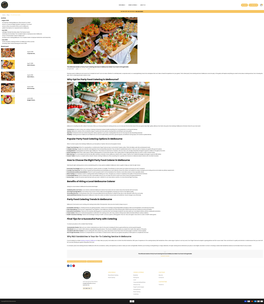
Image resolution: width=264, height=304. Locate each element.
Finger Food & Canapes (138, 287)
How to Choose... (31, 65)
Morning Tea (136, 277)
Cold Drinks (136, 294)
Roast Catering (111, 277)
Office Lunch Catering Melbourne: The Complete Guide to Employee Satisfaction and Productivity (27, 37)
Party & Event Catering (113, 275)
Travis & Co (161, 284)
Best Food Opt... (31, 88)
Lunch (134, 279)
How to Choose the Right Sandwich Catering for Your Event (17, 24)
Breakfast (135, 275)
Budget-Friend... (31, 100)
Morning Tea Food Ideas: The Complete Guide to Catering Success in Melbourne (22, 34)
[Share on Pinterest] (74, 266)
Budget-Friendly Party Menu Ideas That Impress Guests (16, 32)
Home (3, 15)
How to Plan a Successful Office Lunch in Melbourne (15, 26)
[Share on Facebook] (68, 266)
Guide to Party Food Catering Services (77, 261)
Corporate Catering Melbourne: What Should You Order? (17, 22)
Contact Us (161, 277)
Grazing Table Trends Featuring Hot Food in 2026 (15, 43)
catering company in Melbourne (88, 240)
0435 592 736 (86, 285)
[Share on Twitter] (71, 266)
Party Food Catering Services (94, 261)
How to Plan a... (30, 76)
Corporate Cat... (31, 53)
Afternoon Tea (136, 284)
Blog (8, 15)
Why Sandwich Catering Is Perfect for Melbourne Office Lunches (18, 41)
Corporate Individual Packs (139, 282)
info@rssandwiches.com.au (89, 283)
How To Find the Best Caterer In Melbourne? (13, 35)
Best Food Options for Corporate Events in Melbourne (16, 28)
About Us (161, 275)
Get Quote (244, 5)
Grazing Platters (137, 289)
